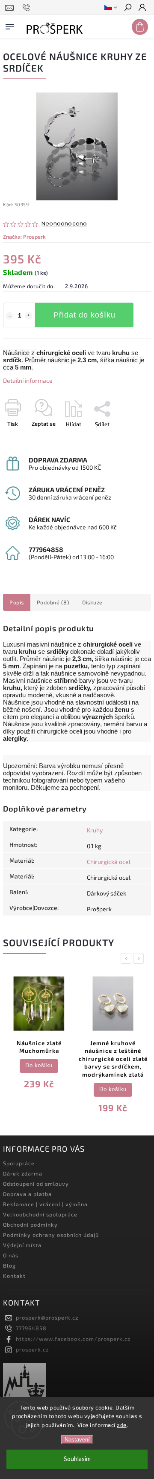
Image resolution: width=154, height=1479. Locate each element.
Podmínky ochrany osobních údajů (51, 1234)
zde (122, 1424)
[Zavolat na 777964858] (27, 7)
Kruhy (95, 830)
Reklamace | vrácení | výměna (45, 1204)
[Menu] (9, 25)
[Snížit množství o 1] (9, 316)
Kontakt (14, 1275)
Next (140, 958)
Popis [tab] (16, 602)
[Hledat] (127, 8)
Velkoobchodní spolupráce (40, 1214)
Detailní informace (28, 380)
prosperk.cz (32, 1349)
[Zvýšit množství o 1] (29, 316)
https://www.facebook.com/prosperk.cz (73, 1338)
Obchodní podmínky (30, 1224)
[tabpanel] (39, 1034)
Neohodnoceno (64, 224)
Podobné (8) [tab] (53, 602)
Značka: (24, 236)
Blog (9, 1265)
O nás (10, 1255)
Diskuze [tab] (92, 602)
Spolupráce (19, 1163)
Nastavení (77, 1439)
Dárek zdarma (22, 1173)
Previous (127, 958)
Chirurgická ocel (108, 861)
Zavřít (129, 439)
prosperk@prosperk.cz (47, 1317)
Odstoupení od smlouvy (36, 1183)
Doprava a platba (27, 1193)
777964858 (31, 1328)
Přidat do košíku (84, 315)
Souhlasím (77, 1459)
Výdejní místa (22, 1245)
